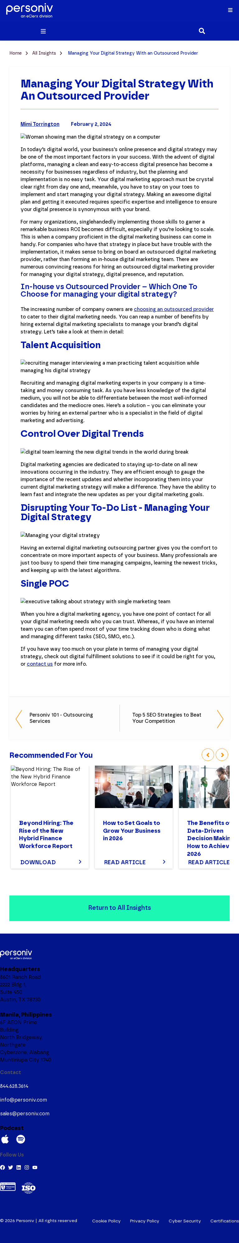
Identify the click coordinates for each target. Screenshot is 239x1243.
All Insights (44, 53)
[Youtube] (34, 1167)
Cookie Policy (106, 1221)
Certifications (224, 1221)
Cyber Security (185, 1221)
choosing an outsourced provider (174, 309)
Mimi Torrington (40, 124)
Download (38, 863)
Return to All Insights (119, 908)
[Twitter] (10, 1167)
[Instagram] (26, 1167)
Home (16, 53)
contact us (40, 664)
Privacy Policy (144, 1221)
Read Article (125, 863)
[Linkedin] (18, 1167)
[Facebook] (2, 1167)
